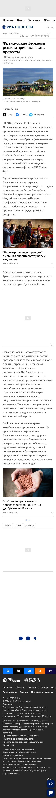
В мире (7, 525)
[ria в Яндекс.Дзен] (18, 671)
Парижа (34, 198)
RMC (23, 163)
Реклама (24, 692)
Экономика (33, 687)
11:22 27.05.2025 (11, 34)
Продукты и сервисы (42, 692)
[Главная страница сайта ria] (17, 27)
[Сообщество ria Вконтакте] (29, 671)
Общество (20, 687)
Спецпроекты (10, 692)
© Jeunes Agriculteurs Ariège (14, 99)
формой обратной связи (29, 761)
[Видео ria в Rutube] (50, 671)
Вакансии (7, 704)
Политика (7, 687)
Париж (18, 525)
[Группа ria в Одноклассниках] (40, 671)
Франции (11, 423)
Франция (29, 525)
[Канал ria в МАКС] (8, 671)
